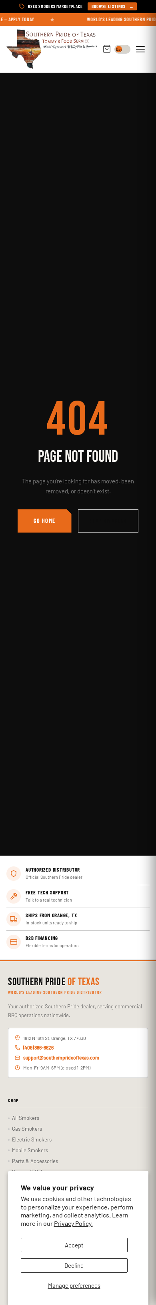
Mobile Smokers (30, 1150)
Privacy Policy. (73, 1223)
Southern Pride (54, 982)
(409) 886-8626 (38, 1047)
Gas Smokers (27, 1128)
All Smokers (25, 1118)
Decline (74, 1265)
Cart (106, 49)
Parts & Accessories (35, 1161)
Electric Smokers (32, 1139)
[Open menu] (142, 49)
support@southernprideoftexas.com (61, 1057)
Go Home (45, 520)
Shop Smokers (108, 520)
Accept (74, 1245)
